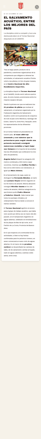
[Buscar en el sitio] (37, 7)
